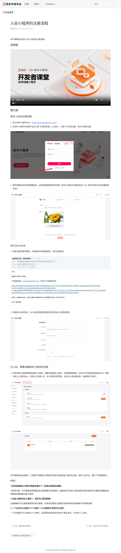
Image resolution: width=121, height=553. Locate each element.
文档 (26, 4)
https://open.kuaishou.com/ (45, 122)
